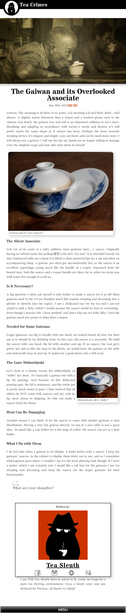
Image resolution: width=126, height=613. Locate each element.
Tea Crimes (33, 5)
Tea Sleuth (63, 565)
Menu (63, 610)
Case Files (72, 105)
